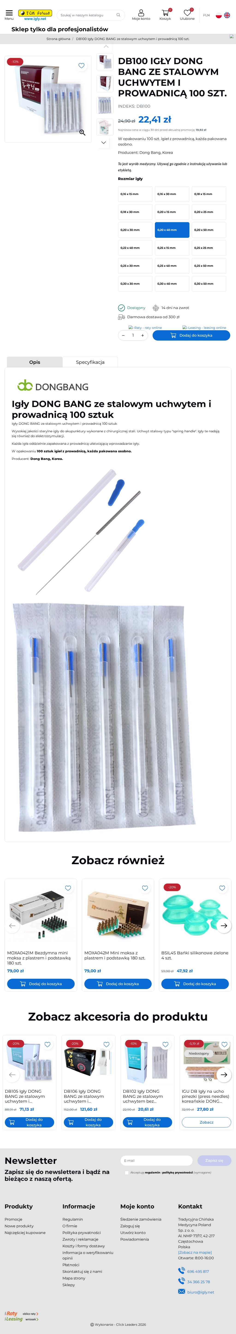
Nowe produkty (19, 1226)
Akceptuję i (170, 1172)
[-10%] (147, 1062)
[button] (165, 15)
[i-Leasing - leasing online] (21, 1319)
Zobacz (206, 1122)
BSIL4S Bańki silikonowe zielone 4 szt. (194, 955)
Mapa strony (73, 1278)
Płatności (70, 1265)
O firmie (69, 1226)
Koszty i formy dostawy (83, 1246)
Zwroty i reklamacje (80, 1239)
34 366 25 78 (198, 1282)
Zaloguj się (130, 1226)
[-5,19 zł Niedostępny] (206, 1062)
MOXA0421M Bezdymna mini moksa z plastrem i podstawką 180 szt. (39, 957)
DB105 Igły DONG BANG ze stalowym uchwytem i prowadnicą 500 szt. (25, 1099)
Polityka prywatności (81, 1233)
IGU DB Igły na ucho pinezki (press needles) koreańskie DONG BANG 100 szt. (205, 1099)
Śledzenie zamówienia (140, 1219)
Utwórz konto (133, 1233)
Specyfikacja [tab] (90, 362)
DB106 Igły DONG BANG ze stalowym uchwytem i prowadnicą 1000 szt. (85, 1099)
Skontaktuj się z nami (82, 1271)
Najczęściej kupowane (25, 1233)
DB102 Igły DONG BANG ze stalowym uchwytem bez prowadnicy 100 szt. (143, 1099)
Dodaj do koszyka (196, 335)
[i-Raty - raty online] (21, 1314)
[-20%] (195, 914)
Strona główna (58, 39)
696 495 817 (198, 1271)
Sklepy (68, 1285)
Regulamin (72, 1219)
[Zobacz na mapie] (195, 1252)
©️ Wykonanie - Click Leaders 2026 (118, 1325)
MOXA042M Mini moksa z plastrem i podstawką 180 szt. (114, 955)
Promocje (13, 1219)
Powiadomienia (134, 1239)
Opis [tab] (34, 362)
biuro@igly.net (200, 1292)
